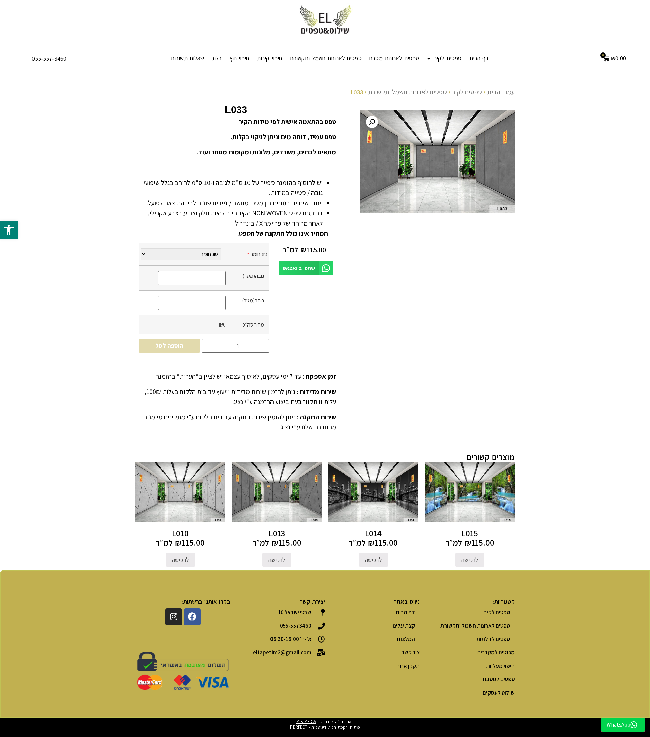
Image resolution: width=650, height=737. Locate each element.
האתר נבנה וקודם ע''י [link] (325, 721)
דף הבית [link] (479, 58)
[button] (306, 268)
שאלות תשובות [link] (187, 58)
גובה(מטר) (253, 275)
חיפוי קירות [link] (269, 58)
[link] (9, 230)
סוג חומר (257, 254)
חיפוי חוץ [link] (239, 58)
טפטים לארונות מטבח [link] (394, 58)
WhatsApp (618, 724)
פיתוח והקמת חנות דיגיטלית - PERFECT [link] (325, 727)
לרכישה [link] (469, 560)
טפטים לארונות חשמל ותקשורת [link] (326, 58)
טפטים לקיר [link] (447, 58)
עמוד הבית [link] (501, 92)
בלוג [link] (217, 58)
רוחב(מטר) (253, 300)
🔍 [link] (372, 122)
